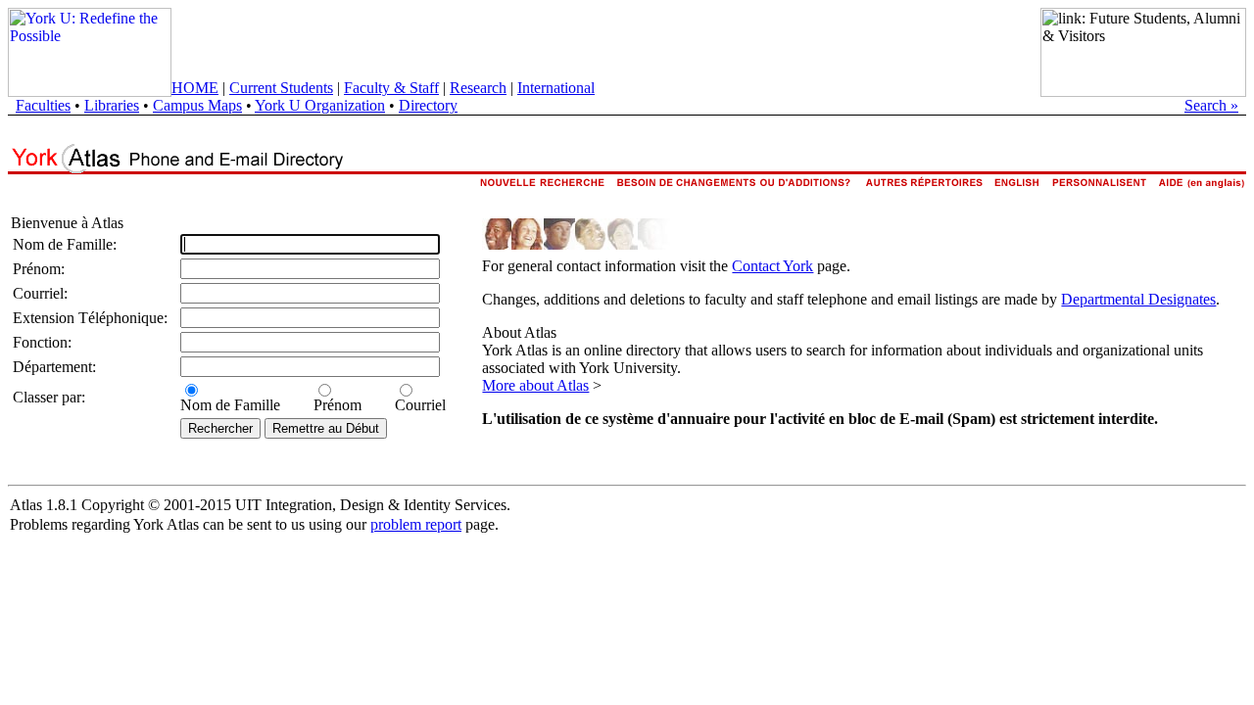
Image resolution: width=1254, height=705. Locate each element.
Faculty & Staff (391, 87)
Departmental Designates (1138, 299)
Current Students (281, 87)
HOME (194, 87)
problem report (415, 524)
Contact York (772, 266)
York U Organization (320, 105)
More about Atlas (535, 385)
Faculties (43, 105)
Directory (428, 105)
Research (478, 87)
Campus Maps (197, 105)
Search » (1211, 105)
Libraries (111, 105)
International (556, 87)
